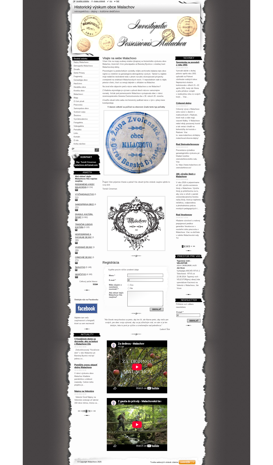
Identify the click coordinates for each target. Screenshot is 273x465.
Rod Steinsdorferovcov (187, 144)
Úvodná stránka (82, 1)
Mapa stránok (99, 1)
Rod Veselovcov (184, 214)
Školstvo (80, 267)
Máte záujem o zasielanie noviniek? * (115, 287)
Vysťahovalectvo (84, 194)
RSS (111, 1)
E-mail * (112, 280)
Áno (131, 285)
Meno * (112, 275)
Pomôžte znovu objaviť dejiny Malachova (85, 366)
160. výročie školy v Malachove (185, 175)
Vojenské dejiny (83, 247)
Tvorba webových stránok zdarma (164, 462)
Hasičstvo (80, 274)
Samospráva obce (84, 204)
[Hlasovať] (76, 190)
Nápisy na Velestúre (84, 391)
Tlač (117, 1)
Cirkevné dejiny (83, 257)
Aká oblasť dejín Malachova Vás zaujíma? (116, 295)
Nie (131, 288)
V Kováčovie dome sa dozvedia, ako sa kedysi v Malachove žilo (86, 341)
